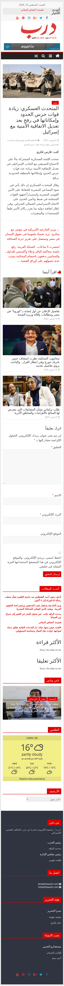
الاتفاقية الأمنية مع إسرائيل (26, 140)
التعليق (56, 447)
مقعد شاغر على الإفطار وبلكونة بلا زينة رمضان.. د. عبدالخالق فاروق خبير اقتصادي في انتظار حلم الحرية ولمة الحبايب (32, 707)
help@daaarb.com (48, 887)
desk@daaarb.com (48, 883)
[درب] (57, 55)
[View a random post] (36, 55)
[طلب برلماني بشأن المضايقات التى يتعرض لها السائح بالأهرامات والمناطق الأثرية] (32, 377)
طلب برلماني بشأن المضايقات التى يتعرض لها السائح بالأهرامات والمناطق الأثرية (34, 411)
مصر (55, 102)
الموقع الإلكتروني (50, 533)
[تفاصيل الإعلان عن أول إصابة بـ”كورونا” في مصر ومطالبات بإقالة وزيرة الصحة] (32, 279)
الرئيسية (52, 698)
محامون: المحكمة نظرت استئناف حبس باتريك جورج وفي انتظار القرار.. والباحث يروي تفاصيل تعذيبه (35, 362)
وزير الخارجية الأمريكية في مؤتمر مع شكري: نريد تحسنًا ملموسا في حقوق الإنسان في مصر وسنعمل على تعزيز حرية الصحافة (32, 234)
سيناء (43, 144)
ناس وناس (33, 698)
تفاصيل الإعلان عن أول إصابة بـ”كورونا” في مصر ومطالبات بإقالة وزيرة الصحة (33, 313)
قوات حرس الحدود (31, 144)
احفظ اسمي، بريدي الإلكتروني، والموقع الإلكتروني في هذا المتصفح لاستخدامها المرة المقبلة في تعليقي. (34, 562)
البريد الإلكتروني (50, 514)
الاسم (56, 495)
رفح (48, 144)
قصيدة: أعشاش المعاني (32, 9)
